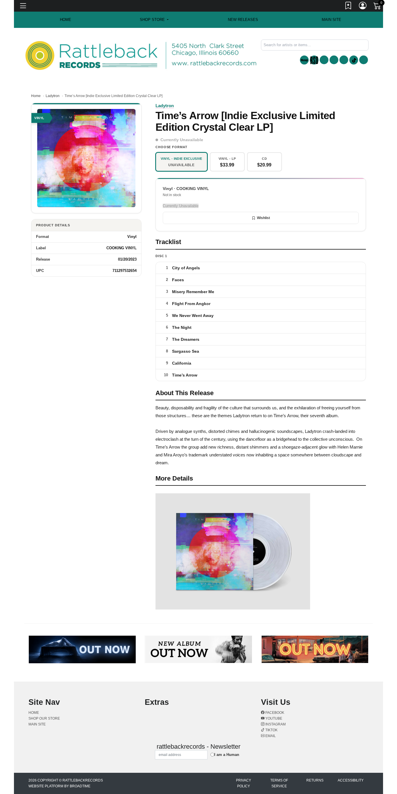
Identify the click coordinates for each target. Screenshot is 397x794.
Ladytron (53, 96)
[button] (154, 20)
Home (36, 96)
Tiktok (271, 730)
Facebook (274, 713)
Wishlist (263, 218)
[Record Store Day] (314, 60)
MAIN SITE (331, 19)
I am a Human (226, 754)
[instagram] (344, 60)
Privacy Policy (243, 783)
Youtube (273, 718)
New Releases (243, 19)
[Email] (364, 60)
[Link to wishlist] (348, 6)
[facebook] (324, 60)
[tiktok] (354, 60)
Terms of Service (279, 783)
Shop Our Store (44, 718)
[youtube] (334, 60)
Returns (314, 780)
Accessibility (351, 780)
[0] (377, 7)
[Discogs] (304, 60)
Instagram (275, 724)
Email (270, 736)
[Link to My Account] (363, 6)
